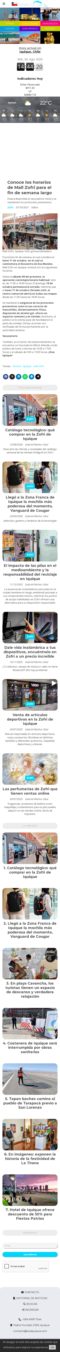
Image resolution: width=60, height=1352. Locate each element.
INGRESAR (32, 1309)
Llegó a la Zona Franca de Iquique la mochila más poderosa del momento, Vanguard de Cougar (30, 504)
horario (16, 366)
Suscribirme (30, 1254)
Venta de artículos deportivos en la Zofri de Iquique (30, 719)
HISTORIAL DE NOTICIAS (31, 1298)
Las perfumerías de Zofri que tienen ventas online (30, 791)
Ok (52, 1347)
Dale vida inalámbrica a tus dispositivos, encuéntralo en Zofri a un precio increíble (30, 652)
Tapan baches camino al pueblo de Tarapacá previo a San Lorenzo (30, 1103)
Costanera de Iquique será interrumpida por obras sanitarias (32, 1047)
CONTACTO (31, 1292)
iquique (27, 366)
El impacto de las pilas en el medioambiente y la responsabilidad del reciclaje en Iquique (30, 572)
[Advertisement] (30, 150)
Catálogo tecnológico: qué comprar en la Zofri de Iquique (30, 434)
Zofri (10, 207)
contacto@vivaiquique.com (30, 1331)
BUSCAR (31, 1304)
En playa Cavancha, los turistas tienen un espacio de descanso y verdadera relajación (30, 990)
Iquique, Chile (30, 50)
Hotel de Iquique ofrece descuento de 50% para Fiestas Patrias (31, 1214)
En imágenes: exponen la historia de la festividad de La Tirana (30, 1158)
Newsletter (30, 1232)
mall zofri (38, 366)
